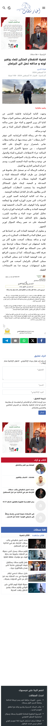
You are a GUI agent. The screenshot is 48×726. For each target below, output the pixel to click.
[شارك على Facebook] (41, 340)
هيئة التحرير (41, 69)
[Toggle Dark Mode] (9, 8)
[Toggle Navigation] (44, 8)
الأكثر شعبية (24, 535)
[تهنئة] (24, 437)
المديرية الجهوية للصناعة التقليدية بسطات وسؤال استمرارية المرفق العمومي (23, 715)
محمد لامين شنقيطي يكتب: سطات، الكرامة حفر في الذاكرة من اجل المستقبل (15, 543)
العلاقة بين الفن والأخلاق (24, 465)
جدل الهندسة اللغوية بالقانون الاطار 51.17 (18, 501)
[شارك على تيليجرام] (6, 340)
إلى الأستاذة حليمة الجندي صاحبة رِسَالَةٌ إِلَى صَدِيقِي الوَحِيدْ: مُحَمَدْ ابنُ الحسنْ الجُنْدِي (19, 517)
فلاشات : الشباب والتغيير (25, 477)
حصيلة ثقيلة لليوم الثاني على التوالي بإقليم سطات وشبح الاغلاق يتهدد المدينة (16, 587)
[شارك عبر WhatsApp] (24, 340)
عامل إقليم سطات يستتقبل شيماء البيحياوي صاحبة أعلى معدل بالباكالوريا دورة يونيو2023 (17, 567)
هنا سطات (34, 54)
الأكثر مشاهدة (38, 535)
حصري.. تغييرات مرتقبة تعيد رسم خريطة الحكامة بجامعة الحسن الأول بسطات (24, 701)
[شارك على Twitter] (32, 340)
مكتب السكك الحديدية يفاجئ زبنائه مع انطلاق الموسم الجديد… (25, 708)
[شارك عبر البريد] (15, 340)
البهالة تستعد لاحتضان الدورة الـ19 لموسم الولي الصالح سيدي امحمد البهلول (24, 722)
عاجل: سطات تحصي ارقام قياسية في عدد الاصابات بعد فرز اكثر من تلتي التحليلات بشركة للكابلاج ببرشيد (15, 578)
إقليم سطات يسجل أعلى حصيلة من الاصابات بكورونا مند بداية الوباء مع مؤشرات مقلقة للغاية (15, 554)
